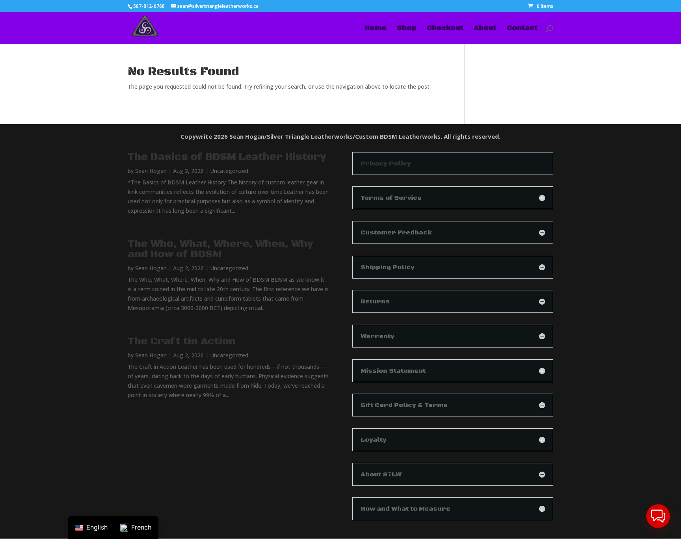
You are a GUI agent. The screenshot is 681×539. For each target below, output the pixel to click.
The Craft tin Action (182, 341)
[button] (658, 516)
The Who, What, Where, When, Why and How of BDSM (220, 249)
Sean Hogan (151, 171)
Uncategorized (229, 171)
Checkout (445, 28)
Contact (522, 28)
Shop (407, 28)
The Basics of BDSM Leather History (227, 157)
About (485, 28)
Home (376, 28)
